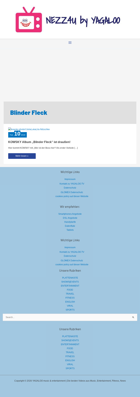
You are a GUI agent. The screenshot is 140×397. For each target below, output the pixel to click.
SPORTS (70, 310)
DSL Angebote (70, 218)
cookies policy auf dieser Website (71, 196)
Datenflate (70, 226)
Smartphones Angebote (70, 214)
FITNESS (70, 298)
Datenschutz (70, 187)
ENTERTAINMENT (70, 286)
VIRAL (70, 306)
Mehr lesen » (21, 156)
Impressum (70, 179)
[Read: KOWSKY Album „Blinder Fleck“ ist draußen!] (29, 129)
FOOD (70, 290)
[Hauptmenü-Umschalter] (70, 42)
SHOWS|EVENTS (70, 282)
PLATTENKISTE (70, 278)
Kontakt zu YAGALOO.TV (72, 183)
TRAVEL (70, 294)
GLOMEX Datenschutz (72, 192)
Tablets (70, 230)
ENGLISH (70, 302)
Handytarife (70, 222)
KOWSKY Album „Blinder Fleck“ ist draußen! (39, 142)
